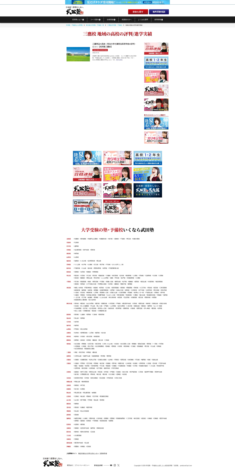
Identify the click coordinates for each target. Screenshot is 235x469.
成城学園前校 (104, 290)
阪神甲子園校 (149, 372)
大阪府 (69, 363)
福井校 (77, 325)
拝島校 (157, 292)
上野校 (96, 292)
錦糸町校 (77, 290)
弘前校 (77, 242)
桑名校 (95, 352)
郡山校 (99, 261)
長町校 (93, 249)
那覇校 (77, 446)
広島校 (77, 396)
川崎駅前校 (86, 310)
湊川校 (77, 374)
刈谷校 (117, 343)
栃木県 (69, 268)
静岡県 (69, 340)
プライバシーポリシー (82, 465)
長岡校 (89, 314)
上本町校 (128, 363)
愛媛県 (69, 411)
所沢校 (95, 275)
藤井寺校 (107, 368)
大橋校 (150, 418)
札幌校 (77, 238)
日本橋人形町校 (91, 295)
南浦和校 (128, 275)
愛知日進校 (141, 343)
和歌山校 (77, 381)
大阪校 (77, 363)
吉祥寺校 (149, 290)
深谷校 (77, 278)
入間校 (161, 275)
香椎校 (106, 418)
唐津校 (83, 424)
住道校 (135, 363)
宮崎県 (69, 439)
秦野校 (150, 306)
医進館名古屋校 (89, 348)
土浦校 (90, 264)
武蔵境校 (134, 297)
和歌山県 (69, 382)
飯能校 (83, 278)
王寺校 (87, 378)
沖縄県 (69, 446)
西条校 (89, 396)
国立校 (141, 297)
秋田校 (77, 253)
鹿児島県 (69, 443)
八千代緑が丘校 (91, 284)
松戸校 (125, 281)
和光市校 (97, 278)
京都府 (69, 360)
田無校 (130, 292)
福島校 (77, 261)
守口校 (102, 365)
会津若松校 (91, 261)
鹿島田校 (126, 308)
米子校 (83, 385)
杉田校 (160, 308)
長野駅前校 (84, 332)
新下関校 (83, 400)
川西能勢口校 (85, 374)
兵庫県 (69, 372)
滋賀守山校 (86, 356)
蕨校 (111, 278)
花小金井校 (92, 299)
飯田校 (97, 332)
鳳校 (76, 365)
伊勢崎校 (95, 272)
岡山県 (69, 393)
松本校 (77, 332)
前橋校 (89, 272)
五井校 (110, 284)
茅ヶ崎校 (147, 308)
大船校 (133, 308)
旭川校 (110, 238)
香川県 (69, 407)
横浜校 (83, 303)
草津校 (103, 356)
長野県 (69, 333)
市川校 (77, 281)
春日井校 (98, 343)
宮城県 (69, 250)
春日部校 (115, 275)
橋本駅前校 (85, 381)
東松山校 (89, 278)
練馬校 (84, 290)
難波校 (108, 365)
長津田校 (118, 308)
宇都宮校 (77, 268)
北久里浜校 (92, 308)
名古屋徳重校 (99, 346)
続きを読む (119, 60)
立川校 (108, 287)
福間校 (111, 420)
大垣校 (83, 336)
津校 (76, 352)
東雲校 (154, 297)
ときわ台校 (103, 297)
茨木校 (155, 363)
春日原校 (137, 418)
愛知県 (69, 344)
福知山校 (155, 359)
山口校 (77, 400)
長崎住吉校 (100, 428)
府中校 (163, 292)
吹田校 (87, 365)
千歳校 (123, 238)
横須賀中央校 (127, 303)
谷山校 (87, 442)
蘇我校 (130, 284)
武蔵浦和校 (130, 278)
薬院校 (83, 420)
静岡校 (77, 340)
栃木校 (90, 268)
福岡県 (69, 418)
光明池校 (92, 368)
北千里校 (99, 368)
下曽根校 (95, 420)
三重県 (69, 352)
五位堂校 (102, 378)
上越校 (83, 314)
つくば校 (77, 264)
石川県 (69, 322)
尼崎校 (118, 374)
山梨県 (69, 329)
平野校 (83, 363)
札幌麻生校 (103, 238)
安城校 (108, 346)
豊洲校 (96, 297)
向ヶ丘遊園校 (85, 306)
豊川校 (147, 346)
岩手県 (69, 246)
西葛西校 (129, 287)
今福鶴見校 (121, 365)
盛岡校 (77, 246)
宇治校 (137, 359)
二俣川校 (129, 306)
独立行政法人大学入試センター (88, 453)
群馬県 (69, 272)
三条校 (95, 314)
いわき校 (83, 261)
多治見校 (89, 336)
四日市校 (82, 352)
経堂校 (120, 297)
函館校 (117, 238)
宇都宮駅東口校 (114, 268)
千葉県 (69, 282)
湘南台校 (137, 306)
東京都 (69, 288)
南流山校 (143, 281)
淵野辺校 (139, 308)
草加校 (141, 275)
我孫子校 (123, 284)
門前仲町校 (88, 287)
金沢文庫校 (121, 306)
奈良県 (69, 378)
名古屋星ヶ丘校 (125, 343)
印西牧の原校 (102, 284)
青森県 (69, 242)
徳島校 (77, 403)
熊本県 (69, 432)
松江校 (77, 389)
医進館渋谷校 (151, 295)
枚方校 (102, 363)
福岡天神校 (78, 418)
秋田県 (69, 253)
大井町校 (134, 290)
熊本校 (77, 431)
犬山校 (153, 346)
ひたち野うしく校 (117, 264)
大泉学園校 (122, 292)
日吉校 (77, 306)
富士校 (101, 340)
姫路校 (77, 372)
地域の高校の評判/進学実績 (100, 50)
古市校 (135, 365)
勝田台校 (118, 281)
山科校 (110, 359)
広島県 (69, 396)
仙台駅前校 (78, 249)
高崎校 (77, 272)
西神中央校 (158, 372)
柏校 (89, 281)
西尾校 (114, 346)
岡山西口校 (78, 392)
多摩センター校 (139, 292)
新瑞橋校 (140, 346)
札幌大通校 (136, 238)
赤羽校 (112, 290)
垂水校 (105, 374)
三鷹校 (136, 295)
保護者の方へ (127, 19)
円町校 (117, 359)
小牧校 (84, 346)
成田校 (137, 281)
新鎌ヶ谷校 (109, 281)
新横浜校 (104, 303)
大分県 (69, 435)
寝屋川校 (121, 363)
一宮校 (155, 343)
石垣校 (89, 446)
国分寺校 (164, 290)
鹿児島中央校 (79, 442)
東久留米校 (112, 297)
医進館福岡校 (120, 418)
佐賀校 (77, 424)
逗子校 (85, 308)
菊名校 (94, 310)
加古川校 (125, 372)
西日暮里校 (120, 295)
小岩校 (77, 292)
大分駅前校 (78, 435)
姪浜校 (144, 418)
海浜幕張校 (159, 281)
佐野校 (105, 268)
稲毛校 (83, 284)
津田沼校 (95, 281)
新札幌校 (83, 238)
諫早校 (93, 428)
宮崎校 (77, 439)
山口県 (69, 400)
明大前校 (156, 290)
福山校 (83, 396)
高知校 (77, 414)
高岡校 (83, 318)
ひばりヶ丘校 (111, 295)
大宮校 (83, 275)
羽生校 (117, 278)
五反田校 (126, 297)
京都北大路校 (102, 359)
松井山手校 (92, 359)
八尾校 (149, 363)
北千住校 (141, 290)
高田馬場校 (115, 287)
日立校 (96, 264)
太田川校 (91, 343)
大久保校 (111, 374)
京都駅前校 (84, 359)
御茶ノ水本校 (79, 287)
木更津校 (151, 281)
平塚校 (118, 303)
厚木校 (77, 303)
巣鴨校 (96, 290)
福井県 (69, 325)
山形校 (77, 257)
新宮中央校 (163, 418)
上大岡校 (113, 306)
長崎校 (77, 428)
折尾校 (89, 420)
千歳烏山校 (149, 292)
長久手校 (91, 346)
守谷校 (108, 264)
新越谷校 (101, 275)
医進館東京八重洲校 (81, 299)
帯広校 (129, 238)
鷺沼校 (154, 308)
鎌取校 (117, 284)
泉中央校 (86, 249)
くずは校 (152, 365)
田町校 (136, 287)
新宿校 (123, 287)
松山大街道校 (85, 411)
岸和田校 (142, 363)
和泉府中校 (160, 365)
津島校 (159, 346)
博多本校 (92, 418)
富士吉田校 (84, 329)
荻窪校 (156, 287)
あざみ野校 (90, 303)
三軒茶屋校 (163, 287)
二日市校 (129, 418)
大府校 (120, 346)
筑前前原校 (103, 420)
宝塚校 (118, 372)
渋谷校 (83, 292)
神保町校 (89, 292)
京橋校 (114, 365)
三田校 (141, 372)
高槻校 (108, 363)
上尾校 (135, 275)
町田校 (102, 287)
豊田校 (149, 343)
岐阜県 (69, 336)
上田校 (91, 332)
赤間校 (77, 420)
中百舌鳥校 (115, 368)
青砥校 (159, 295)
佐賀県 (69, 424)
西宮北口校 (92, 372)
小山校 (84, 268)
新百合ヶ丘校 (102, 308)
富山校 (77, 318)
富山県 (69, 318)
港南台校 (155, 303)
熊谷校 (77, 275)
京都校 (77, 359)
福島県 (69, 261)
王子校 (84, 297)
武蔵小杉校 (163, 303)
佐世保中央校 (85, 428)
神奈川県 (69, 303)
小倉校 (85, 418)
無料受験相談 (159, 12)
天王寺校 (89, 363)
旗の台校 (142, 295)
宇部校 (90, 400)
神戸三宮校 (84, 372)
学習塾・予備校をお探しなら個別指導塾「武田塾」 (163, 465)
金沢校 (77, 321)
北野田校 (77, 368)
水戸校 (84, 264)
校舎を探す (138, 12)
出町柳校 (131, 359)
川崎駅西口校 (102, 310)
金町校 (90, 290)
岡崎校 (84, 343)
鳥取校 (77, 385)
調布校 (127, 290)
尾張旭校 (126, 346)
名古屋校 (77, 343)
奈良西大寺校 (79, 378)
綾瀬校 (90, 297)
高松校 (77, 407)
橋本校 (148, 303)
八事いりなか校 (108, 343)
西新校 (112, 418)
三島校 (107, 340)
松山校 (77, 411)
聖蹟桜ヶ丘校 (104, 292)
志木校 (122, 275)
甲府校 (77, 329)
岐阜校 (77, 336)
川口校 (89, 275)
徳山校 (96, 400)
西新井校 (147, 297)
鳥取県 (69, 385)
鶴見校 (144, 306)
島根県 (69, 389)
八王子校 (143, 287)
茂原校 (77, 284)
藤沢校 (97, 303)
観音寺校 (89, 407)
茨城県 (69, 264)
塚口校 (99, 374)
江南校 (133, 346)
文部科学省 (103, 453)
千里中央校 (162, 363)
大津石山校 (78, 356)
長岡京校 (123, 359)
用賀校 (83, 295)
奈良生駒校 (94, 378)
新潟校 (77, 314)
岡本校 (93, 374)
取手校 (102, 264)
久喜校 (155, 275)
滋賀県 (69, 356)
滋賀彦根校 (95, 356)
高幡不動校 (101, 295)
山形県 (69, 257)
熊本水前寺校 (85, 431)
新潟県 (69, 314)
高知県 (69, 415)
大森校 (77, 295)
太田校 (83, 272)
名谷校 (125, 374)
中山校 (93, 306)
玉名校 (93, 431)
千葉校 (102, 281)
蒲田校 (165, 295)
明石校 (100, 372)
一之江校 (77, 297)
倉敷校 (94, 392)
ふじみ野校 (105, 278)
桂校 (149, 359)
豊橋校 (134, 343)
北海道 (69, 239)
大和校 (135, 303)
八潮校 (138, 278)
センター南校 (158, 306)
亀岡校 (144, 359)
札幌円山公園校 (93, 238)
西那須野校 (97, 268)
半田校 (161, 343)
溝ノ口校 (99, 306)
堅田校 (109, 356)
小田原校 (111, 303)
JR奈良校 (110, 378)
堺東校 (96, 363)
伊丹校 (106, 372)
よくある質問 (143, 19)
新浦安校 (83, 281)
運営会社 (70, 465)
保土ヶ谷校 (78, 310)
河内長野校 (94, 365)
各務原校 (97, 336)
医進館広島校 (104, 396)
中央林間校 (78, 308)
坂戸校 (123, 278)
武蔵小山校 (113, 292)
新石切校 (84, 368)
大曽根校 (77, 346)
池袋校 (96, 287)
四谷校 (150, 287)
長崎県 (69, 428)
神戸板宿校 (133, 372)
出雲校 (83, 389)
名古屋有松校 (79, 348)
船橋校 (131, 281)
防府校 (102, 400)
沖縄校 (83, 446)
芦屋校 (112, 372)
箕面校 (81, 365)
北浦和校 (148, 275)
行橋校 (156, 418)
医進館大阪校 (143, 365)
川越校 (108, 275)
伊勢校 (89, 352)
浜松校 (83, 340)
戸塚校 (106, 306)
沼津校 (89, 340)
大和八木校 (118, 378)
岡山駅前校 (86, 392)
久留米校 (99, 418)
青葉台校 (141, 303)
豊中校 (114, 363)
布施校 (129, 365)
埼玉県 (69, 275)
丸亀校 (83, 407)
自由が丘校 (119, 290)
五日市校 (95, 396)
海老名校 (111, 308)
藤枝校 (95, 340)
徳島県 (69, 404)
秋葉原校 (129, 295)
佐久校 (104, 332)
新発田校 (101, 314)
